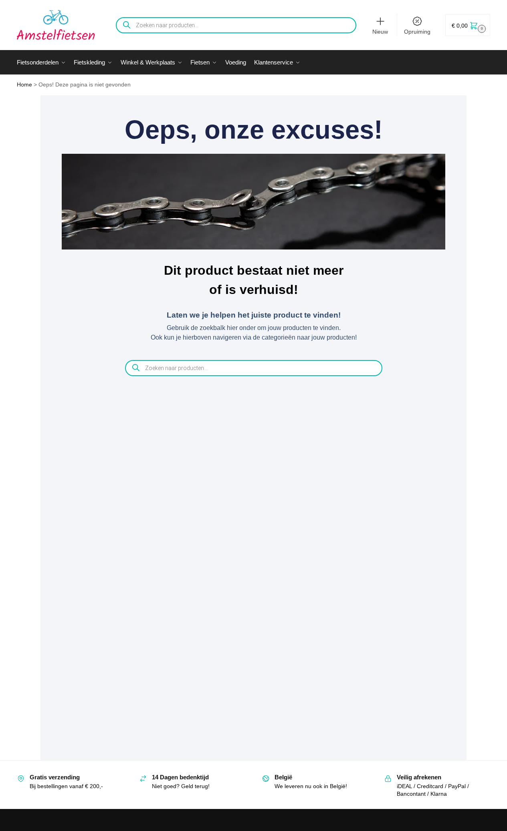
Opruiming (417, 31)
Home (24, 85)
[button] (467, 25)
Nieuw (380, 31)
